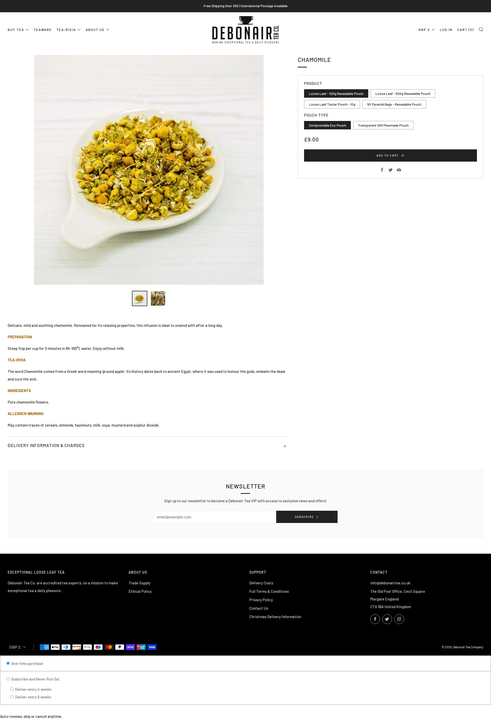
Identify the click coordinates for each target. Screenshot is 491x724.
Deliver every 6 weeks (32, 697)
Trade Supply (139, 583)
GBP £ (424, 30)
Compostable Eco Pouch (327, 125)
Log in (446, 30)
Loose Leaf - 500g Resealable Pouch (402, 93)
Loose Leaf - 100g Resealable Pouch (336, 93)
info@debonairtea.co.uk (390, 583)
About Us (95, 30)
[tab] (139, 298)
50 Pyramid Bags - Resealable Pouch (394, 104)
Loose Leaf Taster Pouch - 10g (332, 104)
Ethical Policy (140, 591)
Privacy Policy (261, 599)
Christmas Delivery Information (275, 616)
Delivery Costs (261, 583)
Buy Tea (16, 30)
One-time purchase (26, 663)
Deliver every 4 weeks (32, 689)
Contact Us (258, 608)
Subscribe (304, 516)
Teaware (43, 30)
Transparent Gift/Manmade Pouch (383, 125)
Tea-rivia (66, 30)
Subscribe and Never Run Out (35, 679)
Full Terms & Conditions (269, 591)
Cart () (465, 30)
